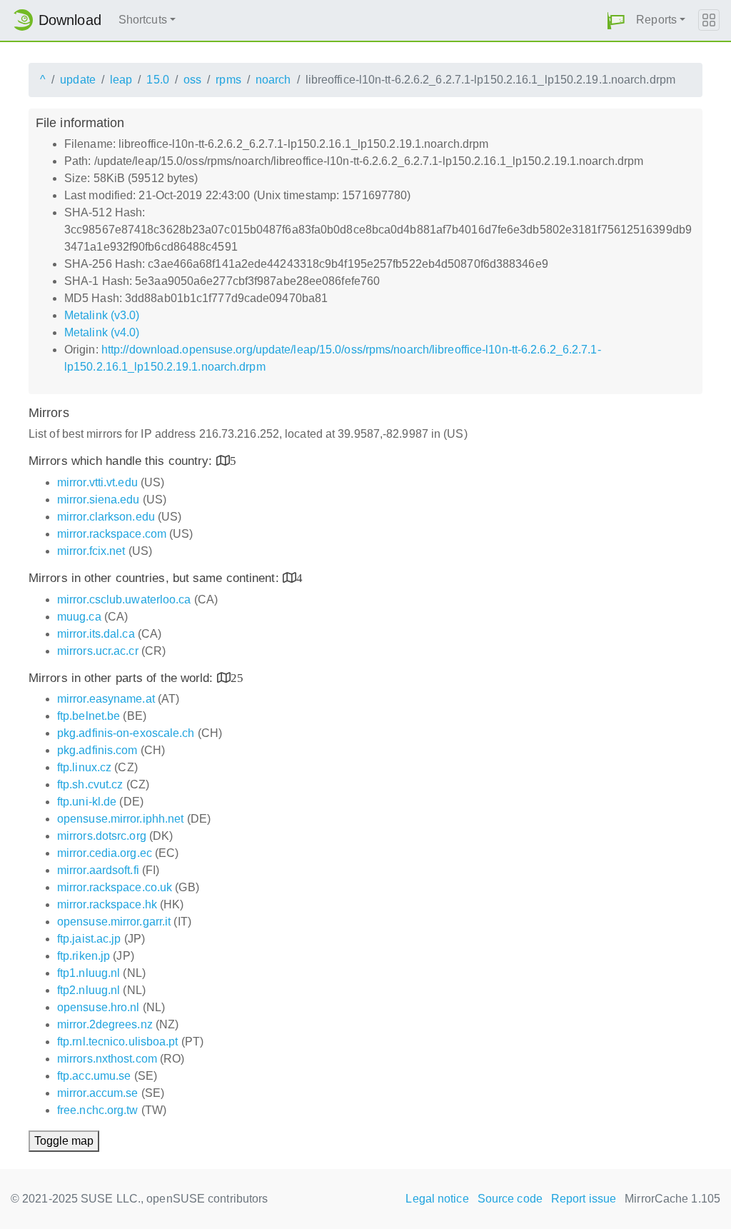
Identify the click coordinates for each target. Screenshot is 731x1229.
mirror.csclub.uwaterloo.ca (124, 599)
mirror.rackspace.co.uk (114, 887)
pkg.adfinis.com (97, 750)
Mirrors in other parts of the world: (123, 678)
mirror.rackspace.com (111, 534)
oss (192, 80)
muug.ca (79, 617)
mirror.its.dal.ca (96, 634)
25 (237, 677)
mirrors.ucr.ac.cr (97, 651)
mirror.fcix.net (91, 551)
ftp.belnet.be (88, 716)
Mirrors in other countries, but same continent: (156, 578)
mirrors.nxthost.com (107, 1059)
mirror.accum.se (97, 1093)
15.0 (157, 80)
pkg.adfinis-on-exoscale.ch (126, 733)
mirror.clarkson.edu (106, 517)
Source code (510, 1199)
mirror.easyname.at (106, 699)
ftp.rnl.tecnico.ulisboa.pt (117, 1041)
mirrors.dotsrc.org (101, 836)
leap (121, 80)
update (78, 80)
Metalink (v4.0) (102, 332)
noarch (273, 80)
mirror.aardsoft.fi (98, 870)
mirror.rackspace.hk (107, 904)
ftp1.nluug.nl (88, 973)
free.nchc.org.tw (97, 1110)
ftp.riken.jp (83, 956)
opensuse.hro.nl (98, 1007)
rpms (228, 80)
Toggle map (64, 1141)
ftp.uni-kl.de (86, 802)
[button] (616, 20)
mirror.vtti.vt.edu (97, 482)
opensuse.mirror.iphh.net (120, 819)
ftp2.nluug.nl (88, 990)
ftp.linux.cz (84, 767)
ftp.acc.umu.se (94, 1076)
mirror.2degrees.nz (105, 1024)
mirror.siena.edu (98, 499)
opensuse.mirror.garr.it (114, 922)
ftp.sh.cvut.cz (90, 784)
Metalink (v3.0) (102, 315)
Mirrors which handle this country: (122, 461)
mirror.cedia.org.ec (104, 853)
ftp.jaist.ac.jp (89, 939)
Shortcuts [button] (143, 20)
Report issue (583, 1199)
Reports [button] (656, 20)
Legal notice (436, 1199)
